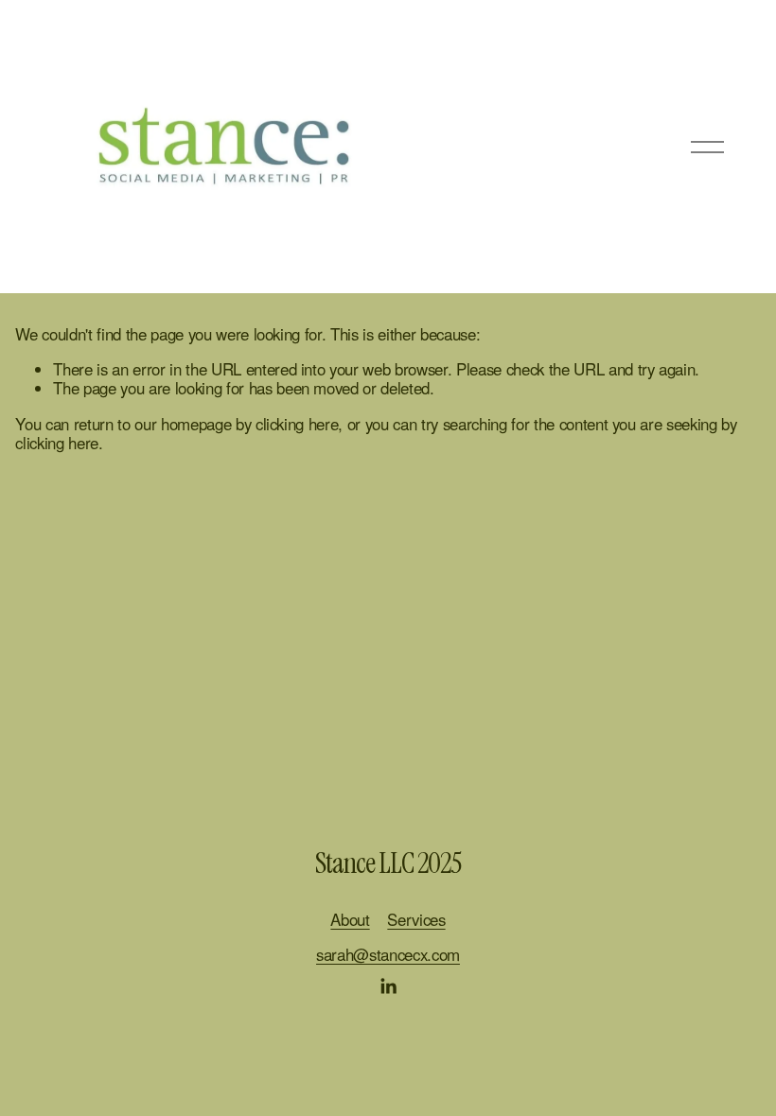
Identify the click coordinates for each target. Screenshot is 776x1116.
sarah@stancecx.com (388, 954)
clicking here (297, 423)
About (349, 919)
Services (416, 919)
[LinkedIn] (388, 986)
